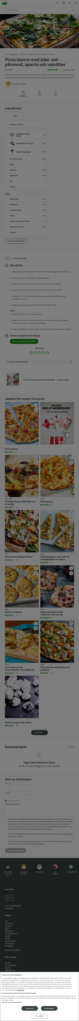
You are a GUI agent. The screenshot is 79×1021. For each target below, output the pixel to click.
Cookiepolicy (20, 990)
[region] (39, 996)
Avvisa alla (30, 1008)
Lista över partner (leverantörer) (11, 1002)
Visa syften (40, 1016)
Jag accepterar (49, 1008)
